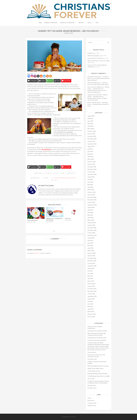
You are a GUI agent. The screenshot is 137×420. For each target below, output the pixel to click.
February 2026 (92, 131)
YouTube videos (92, 388)
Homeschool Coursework (67, 22)
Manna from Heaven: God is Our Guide (99, 60)
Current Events (38, 173)
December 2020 (92, 288)
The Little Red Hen (46, 149)
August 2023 (91, 207)
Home (40, 22)
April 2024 (90, 187)
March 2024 (91, 189)
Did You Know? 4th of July (101, 84)
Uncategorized (92, 385)
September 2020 (92, 296)
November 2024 (92, 169)
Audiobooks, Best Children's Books (97, 331)
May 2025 (90, 154)
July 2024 (90, 179)
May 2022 (90, 245)
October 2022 (91, 233)
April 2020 (90, 309)
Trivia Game (91, 378)
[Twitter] (44, 76)
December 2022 (92, 227)
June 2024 (90, 182)
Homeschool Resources (50, 22)
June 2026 (90, 121)
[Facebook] (28, 76)
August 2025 (91, 146)
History (63, 173)
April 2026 (90, 126)
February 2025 (92, 161)
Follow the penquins (93, 55)
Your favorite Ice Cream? (94, 58)
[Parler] (35, 76)
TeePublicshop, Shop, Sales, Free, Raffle (99, 376)
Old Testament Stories (94, 371)
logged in (37, 253)
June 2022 (90, 243)
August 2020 (91, 299)
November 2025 (92, 139)
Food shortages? (32, 220)
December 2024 (92, 166)
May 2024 (90, 184)
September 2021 (92, 266)
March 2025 (91, 159)
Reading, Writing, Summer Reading (97, 373)
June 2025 (90, 151)
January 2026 (91, 133)
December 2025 (92, 136)
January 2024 (91, 194)
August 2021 (91, 268)
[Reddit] (41, 76)
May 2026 (90, 123)
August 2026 (91, 116)
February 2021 (91, 283)
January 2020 (91, 316)
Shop (97, 22)
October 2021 (91, 263)
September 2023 (92, 205)
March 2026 (91, 128)
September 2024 (92, 174)
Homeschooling (71, 173)
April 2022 (90, 248)
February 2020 (92, 314)
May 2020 (90, 306)
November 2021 (92, 260)
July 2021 (90, 271)
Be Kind (90, 53)
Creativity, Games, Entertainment (97, 340)
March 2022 (91, 250)
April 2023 (90, 217)
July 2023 (90, 210)
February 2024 (92, 192)
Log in (89, 398)
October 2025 (91, 141)
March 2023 (91, 220)
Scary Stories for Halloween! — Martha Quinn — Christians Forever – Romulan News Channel (98, 88)
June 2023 (90, 212)
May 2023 (90, 215)
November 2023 (92, 200)
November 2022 (92, 230)
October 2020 (91, 294)
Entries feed (91, 400)
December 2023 (92, 197)
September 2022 (92, 235)
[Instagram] (32, 76)
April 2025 (90, 156)
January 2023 (91, 225)
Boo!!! (89, 106)
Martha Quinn (36, 177)
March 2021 (91, 281)
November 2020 (92, 291)
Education (56, 173)
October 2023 (91, 202)
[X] (38, 76)
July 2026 (90, 118)
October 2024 (91, 172)
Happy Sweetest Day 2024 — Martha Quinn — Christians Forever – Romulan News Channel (97, 96)
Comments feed (92, 403)
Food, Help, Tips (92, 359)
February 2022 (92, 253)
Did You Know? (47, 173)
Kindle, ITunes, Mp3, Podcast (96, 368)
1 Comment (45, 177)
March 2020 (91, 311)
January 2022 (91, 255)
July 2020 (90, 301)
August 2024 (91, 177)
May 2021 (90, 276)
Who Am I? (68, 218)
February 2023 (92, 222)
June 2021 (90, 273)
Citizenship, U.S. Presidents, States (97, 337)
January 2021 (91, 286)
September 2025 (92, 144)
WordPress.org (92, 405)
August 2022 (91, 238)
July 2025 (90, 149)
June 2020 (90, 304)
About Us (80, 22)
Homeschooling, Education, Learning (68, 177)
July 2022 (90, 240)
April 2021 (90, 278)
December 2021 (92, 258)
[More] (50, 76)
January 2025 (91, 164)
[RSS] (47, 76)
